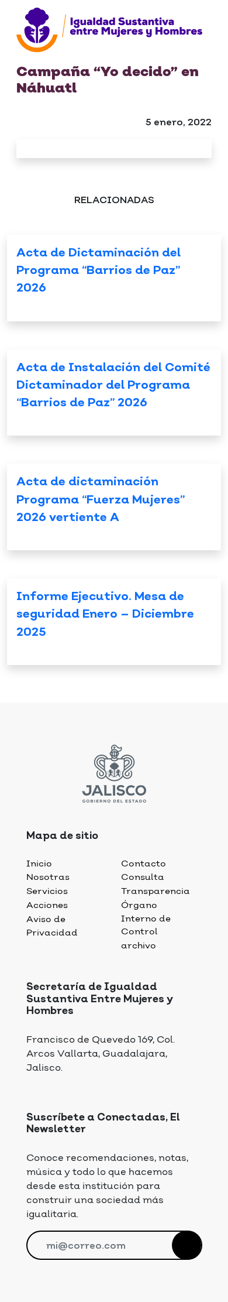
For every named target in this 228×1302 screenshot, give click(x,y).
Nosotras (48, 877)
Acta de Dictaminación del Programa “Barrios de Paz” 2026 (98, 271)
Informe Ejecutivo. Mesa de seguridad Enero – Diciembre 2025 (105, 615)
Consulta (142, 877)
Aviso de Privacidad (52, 926)
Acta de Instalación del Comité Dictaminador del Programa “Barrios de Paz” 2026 (113, 386)
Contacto (143, 864)
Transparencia (155, 891)
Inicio (39, 864)
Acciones (47, 905)
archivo (138, 946)
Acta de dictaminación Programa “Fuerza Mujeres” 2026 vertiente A (100, 500)
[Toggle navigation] (23, 57)
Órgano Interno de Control (146, 918)
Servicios (47, 891)
